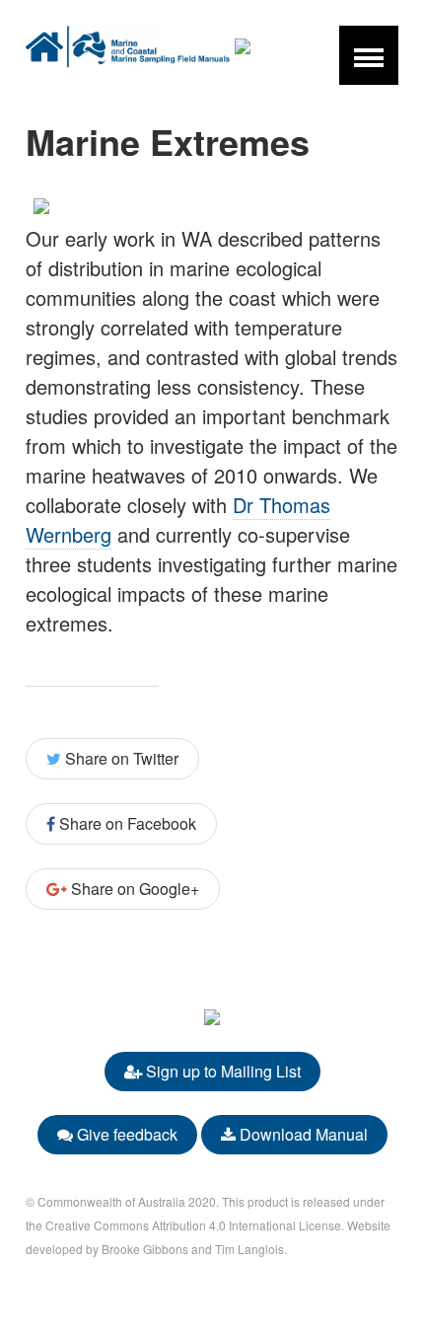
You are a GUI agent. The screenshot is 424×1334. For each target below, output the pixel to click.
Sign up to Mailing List (221, 1071)
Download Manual (302, 1134)
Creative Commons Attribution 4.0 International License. (194, 1225)
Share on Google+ (133, 888)
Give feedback (125, 1134)
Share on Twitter (119, 758)
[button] (368, 55)
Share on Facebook (125, 823)
